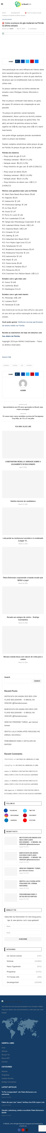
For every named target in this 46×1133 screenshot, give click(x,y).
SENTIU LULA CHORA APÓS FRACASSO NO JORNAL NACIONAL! (29, 883)
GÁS (22, 365)
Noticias (4, 1071)
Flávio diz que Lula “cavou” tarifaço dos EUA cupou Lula (23, 1102)
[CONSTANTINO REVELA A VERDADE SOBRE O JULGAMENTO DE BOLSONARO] (23, 444)
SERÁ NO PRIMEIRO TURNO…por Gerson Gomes (30, 869)
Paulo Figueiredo (24, 966)
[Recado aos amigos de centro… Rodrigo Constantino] (23, 600)
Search (7, 677)
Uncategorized (15, 13)
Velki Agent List (9, 790)
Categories (7, 1067)
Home (4, 13)
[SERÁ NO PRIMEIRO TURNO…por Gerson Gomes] (10, 871)
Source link (6, 357)
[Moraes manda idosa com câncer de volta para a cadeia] (23, 640)
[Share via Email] (37, 61)
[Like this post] (18, 61)
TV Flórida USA (24, 977)
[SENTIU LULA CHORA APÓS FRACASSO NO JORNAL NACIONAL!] (10, 884)
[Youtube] (23, 1129)
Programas (24, 971)
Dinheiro (6, 365)
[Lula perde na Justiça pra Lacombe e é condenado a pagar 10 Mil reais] (23, 521)
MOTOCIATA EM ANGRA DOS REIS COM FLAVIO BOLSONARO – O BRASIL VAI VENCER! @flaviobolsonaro (20, 699)
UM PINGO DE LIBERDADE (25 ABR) (27, 759)
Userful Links (8, 1043)
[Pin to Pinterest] (32, 61)
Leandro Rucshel (7, 1078)
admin (11, 29)
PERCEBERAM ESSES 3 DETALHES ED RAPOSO (28, 895)
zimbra (6, 771)
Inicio (3, 1047)
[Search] (44, 4)
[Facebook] (19, 1129)
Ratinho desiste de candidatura (23, 501)
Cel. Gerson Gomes (24, 956)
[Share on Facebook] (23, 61)
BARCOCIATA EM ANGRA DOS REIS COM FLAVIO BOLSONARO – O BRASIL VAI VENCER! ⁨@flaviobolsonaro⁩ (20, 712)
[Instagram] (26, 1129)
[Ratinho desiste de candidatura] (23, 484)
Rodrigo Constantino (9, 1082)
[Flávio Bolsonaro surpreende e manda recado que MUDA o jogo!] (23, 561)
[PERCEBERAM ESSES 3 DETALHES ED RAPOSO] (10, 897)
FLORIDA (15, 365)
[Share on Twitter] (27, 61)
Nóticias (24, 961)
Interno (29, 365)
